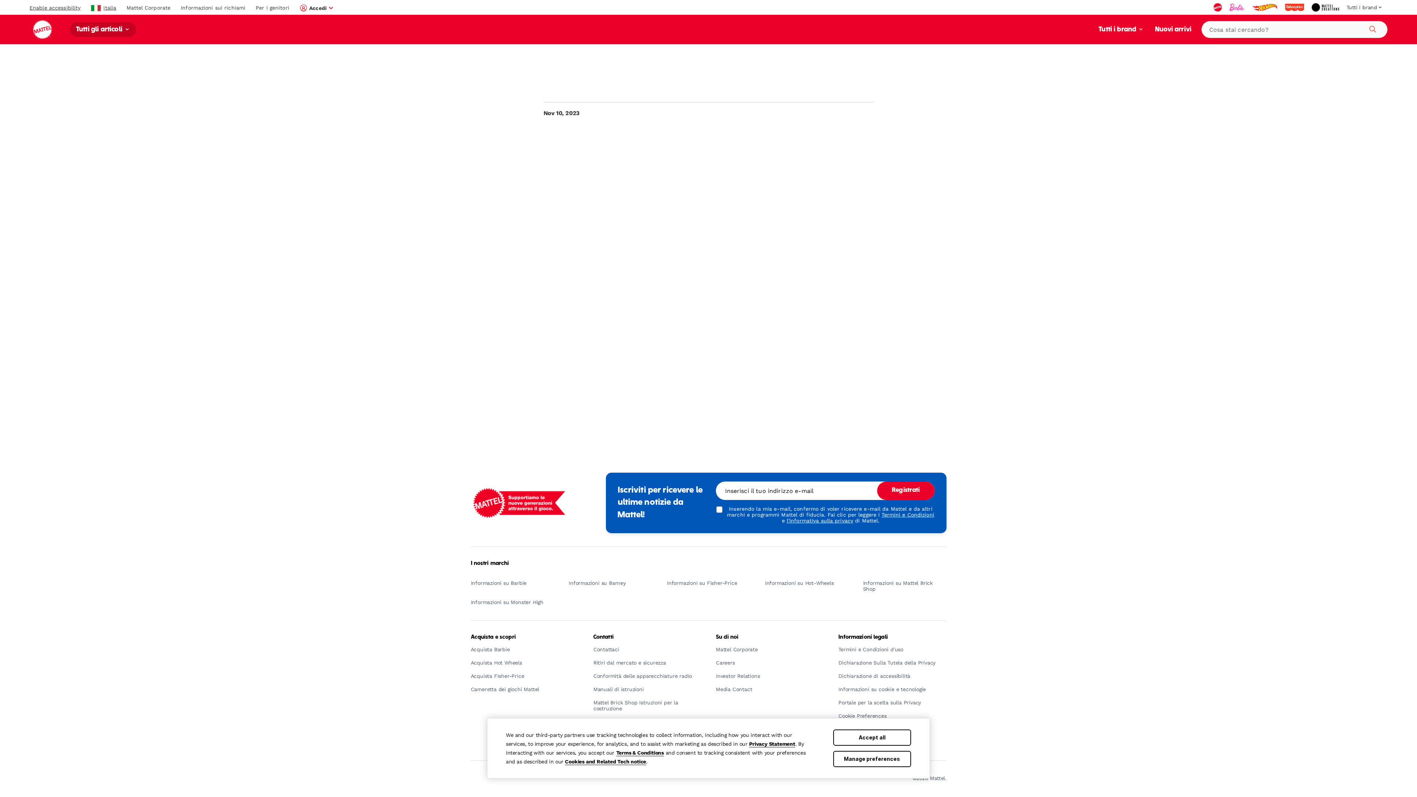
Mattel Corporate (148, 8)
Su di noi (727, 637)
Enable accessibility (55, 8)
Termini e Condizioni (908, 515)
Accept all (872, 737)
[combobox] (1294, 29)
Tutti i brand (1118, 30)
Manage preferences (872, 759)
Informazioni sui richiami (213, 8)
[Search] (1371, 28)
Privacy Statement (772, 744)
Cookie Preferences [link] (862, 716)
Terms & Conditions (640, 753)
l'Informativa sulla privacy (820, 521)
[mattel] (1218, 7)
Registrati (906, 490)
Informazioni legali (863, 637)
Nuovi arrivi (1173, 30)
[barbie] (1238, 7)
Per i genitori (272, 8)
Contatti (603, 637)
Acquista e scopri (493, 637)
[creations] (1326, 7)
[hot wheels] (1265, 7)
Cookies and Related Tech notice (605, 762)
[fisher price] (1295, 7)
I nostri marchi (490, 563)
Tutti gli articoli (100, 30)
